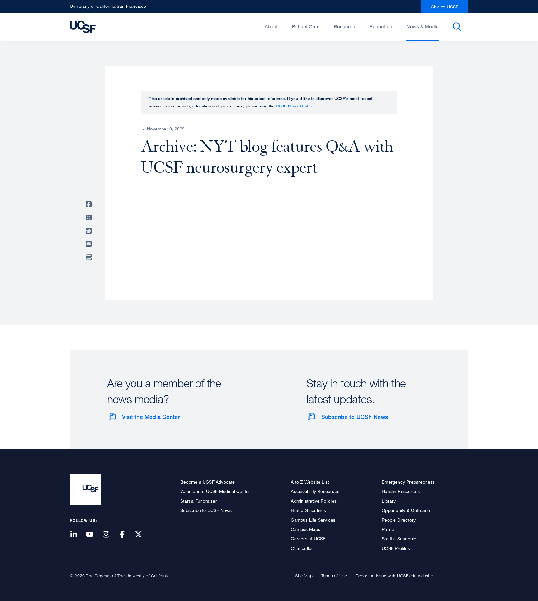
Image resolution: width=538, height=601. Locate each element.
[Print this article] (90, 257)
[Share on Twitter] (90, 217)
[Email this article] (90, 243)
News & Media (422, 26)
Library (389, 501)
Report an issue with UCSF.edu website (394, 575)
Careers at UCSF (308, 538)
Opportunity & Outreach (406, 510)
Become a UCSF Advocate (207, 482)
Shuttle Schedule (399, 538)
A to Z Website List (310, 482)
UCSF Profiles (396, 548)
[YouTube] (93, 535)
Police (388, 529)
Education (381, 26)
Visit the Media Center (151, 416)
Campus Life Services (313, 520)
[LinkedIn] (77, 535)
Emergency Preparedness (408, 482)
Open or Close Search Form (457, 27)
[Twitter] (142, 535)
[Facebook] (126, 535)
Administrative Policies (314, 501)
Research (344, 26)
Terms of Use (334, 575)
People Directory (399, 520)
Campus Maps (305, 529)
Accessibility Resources (315, 491)
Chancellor (302, 548)
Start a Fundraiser (198, 501)
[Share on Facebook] (90, 204)
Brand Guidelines (308, 510)
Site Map (304, 575)
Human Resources (401, 491)
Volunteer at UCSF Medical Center (215, 491)
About (271, 26)
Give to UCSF (445, 6)
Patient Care (306, 26)
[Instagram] (109, 535)
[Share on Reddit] (90, 230)
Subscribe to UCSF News (354, 416)
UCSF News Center (294, 105)
